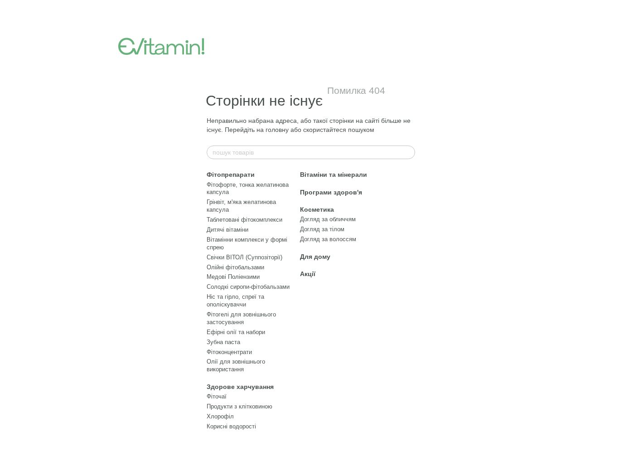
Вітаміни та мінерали (333, 174)
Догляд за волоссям (328, 239)
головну (277, 129)
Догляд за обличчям (328, 219)
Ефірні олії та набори (236, 332)
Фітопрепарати (231, 174)
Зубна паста (223, 342)
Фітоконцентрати (229, 352)
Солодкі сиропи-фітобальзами (248, 286)
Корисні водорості (231, 426)
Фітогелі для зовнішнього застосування (241, 318)
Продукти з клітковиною (239, 406)
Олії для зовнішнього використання (236, 365)
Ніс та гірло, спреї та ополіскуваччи (235, 300)
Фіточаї (217, 396)
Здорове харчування (240, 386)
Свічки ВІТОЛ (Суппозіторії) (244, 257)
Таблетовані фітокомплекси (244, 219)
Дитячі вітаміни (227, 229)
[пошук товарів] (408, 152)
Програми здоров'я (331, 192)
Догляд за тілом (322, 229)
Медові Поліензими (233, 276)
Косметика (317, 209)
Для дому (315, 256)
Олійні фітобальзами (235, 267)
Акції (307, 273)
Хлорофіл (220, 416)
